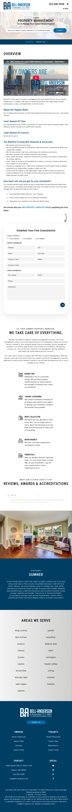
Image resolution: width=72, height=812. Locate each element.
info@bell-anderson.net (18, 779)
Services (18, 745)
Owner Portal (19, 750)
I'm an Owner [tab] (14, 239)
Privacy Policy (41, 794)
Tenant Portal (53, 750)
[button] (66, 4)
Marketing (41, 42)
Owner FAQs (19, 741)
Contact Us (36, 722)
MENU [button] (66, 9)
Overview (29, 42)
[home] (17, 6)
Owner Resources (19, 737)
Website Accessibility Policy (45, 804)
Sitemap (30, 794)
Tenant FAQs (53, 741)
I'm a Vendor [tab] (40, 239)
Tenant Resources (53, 737)
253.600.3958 (56, 4)
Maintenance (53, 745)
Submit (60, 30)
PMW (44, 792)
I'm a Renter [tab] (27, 239)
